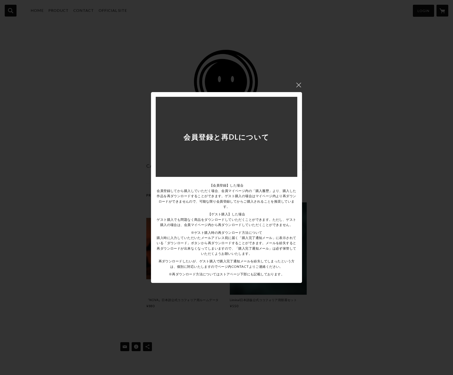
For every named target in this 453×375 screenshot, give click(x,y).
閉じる (298, 85)
